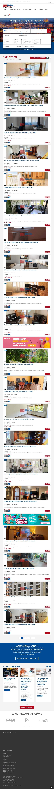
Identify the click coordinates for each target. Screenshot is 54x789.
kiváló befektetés (22, 507)
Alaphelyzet (30, 49)
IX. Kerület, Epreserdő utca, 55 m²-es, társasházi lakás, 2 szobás (19, 541)
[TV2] (27, 720)
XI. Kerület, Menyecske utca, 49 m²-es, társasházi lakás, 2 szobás (20, 77)
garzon (30, 397)
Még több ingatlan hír (26, 707)
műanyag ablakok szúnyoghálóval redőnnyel (25, 221)
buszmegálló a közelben (28, 574)
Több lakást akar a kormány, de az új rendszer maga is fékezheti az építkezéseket (42, 681)
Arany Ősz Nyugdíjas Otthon (9, 768)
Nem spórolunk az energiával (9, 679)
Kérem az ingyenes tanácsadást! (27, 658)
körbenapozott (33, 330)
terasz (18, 276)
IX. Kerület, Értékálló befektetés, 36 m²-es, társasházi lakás (18, 597)
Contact (6, 767)
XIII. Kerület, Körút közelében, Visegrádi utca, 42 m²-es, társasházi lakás (21, 160)
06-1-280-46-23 (25, 1)
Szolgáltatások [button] (27, 9)
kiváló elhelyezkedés (28, 507)
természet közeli (6, 111)
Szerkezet (24, 38)
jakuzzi (22, 480)
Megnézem (47, 87)
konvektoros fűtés (12, 397)
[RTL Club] (10, 720)
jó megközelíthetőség (7, 603)
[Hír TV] (43, 720)
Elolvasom (7, 689)
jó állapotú (24, 83)
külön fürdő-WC (35, 111)
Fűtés (33, 38)
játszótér (7, 276)
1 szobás (31, 425)
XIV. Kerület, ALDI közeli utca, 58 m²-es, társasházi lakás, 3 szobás (20, 270)
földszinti (15, 330)
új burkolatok (39, 452)
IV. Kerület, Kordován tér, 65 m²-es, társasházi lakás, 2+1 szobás (20, 446)
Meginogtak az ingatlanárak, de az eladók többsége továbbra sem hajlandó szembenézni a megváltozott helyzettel (26, 684)
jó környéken (12, 193)
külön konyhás (35, 507)
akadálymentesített (39, 330)
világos (20, 248)
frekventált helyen (14, 138)
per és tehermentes (30, 138)
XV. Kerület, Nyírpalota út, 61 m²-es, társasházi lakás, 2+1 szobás (20, 215)
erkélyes (15, 166)
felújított (9, 138)
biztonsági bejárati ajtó (22, 452)
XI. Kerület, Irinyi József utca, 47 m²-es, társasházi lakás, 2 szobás (20, 132)
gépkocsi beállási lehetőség (8, 166)
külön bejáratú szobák (28, 111)
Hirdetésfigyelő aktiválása (38, 57)
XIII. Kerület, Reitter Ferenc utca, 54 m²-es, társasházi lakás (18, 187)
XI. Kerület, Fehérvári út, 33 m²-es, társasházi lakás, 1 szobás (19, 419)
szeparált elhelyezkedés (42, 111)
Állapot (14, 38)
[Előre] (50, 666)
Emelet (5, 38)
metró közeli (34, 166)
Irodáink (7, 15)
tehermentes (15, 480)
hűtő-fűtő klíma (6, 370)
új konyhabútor (20, 193)
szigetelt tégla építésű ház (19, 111)
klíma (12, 248)
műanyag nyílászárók (21, 397)
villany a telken (29, 452)
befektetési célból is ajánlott (34, 303)
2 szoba (40, 303)
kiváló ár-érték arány (25, 303)
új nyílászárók (34, 452)
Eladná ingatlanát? (15, 9)
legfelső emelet (6, 547)
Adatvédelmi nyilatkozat (8, 764)
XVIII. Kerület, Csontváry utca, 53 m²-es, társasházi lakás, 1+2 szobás (21, 242)
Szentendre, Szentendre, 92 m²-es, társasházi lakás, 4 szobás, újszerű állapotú (23, 105)
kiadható (18, 166)
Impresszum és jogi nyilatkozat (10, 762)
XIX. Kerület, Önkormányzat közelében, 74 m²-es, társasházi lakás (20, 501)
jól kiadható (25, 138)
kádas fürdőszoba (29, 547)
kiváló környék (12, 111)
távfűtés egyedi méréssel (13, 547)
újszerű (20, 276)
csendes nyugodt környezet (8, 83)
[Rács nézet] (47, 58)
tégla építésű (20, 138)
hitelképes (31, 248)
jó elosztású (29, 83)
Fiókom (48, 2)
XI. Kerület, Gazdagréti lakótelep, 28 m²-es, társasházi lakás (18, 364)
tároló (5, 276)
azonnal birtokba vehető (35, 83)
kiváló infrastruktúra (26, 193)
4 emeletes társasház (41, 507)
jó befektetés (20, 83)
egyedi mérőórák (42, 221)
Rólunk (41, 9)
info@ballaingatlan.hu (15, 1)
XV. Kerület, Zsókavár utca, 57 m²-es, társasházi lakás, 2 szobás (19, 297)
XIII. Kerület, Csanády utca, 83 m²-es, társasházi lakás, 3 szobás (19, 624)
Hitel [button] (35, 9)
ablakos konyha (36, 221)
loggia (16, 193)
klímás (16, 397)
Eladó (6, 30)
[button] (49, 35)
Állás (46, 9)
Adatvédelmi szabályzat (8, 765)
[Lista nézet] (49, 58)
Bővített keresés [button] (23, 49)
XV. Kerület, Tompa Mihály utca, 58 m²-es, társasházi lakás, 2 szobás (21, 474)
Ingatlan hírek (11, 666)
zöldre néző (28, 370)
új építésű (27, 603)
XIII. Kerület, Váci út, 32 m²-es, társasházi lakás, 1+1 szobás (18, 391)
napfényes (15, 83)
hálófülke (27, 397)
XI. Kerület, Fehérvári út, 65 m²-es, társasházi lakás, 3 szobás (19, 568)
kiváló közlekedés (29, 166)
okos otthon (12, 276)
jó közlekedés (23, 603)
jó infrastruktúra (26, 425)
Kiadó (6, 31)
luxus (15, 276)
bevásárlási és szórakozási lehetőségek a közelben (41, 574)
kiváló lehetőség (9, 480)
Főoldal (6, 9)
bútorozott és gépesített (8, 452)
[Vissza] (47, 666)
